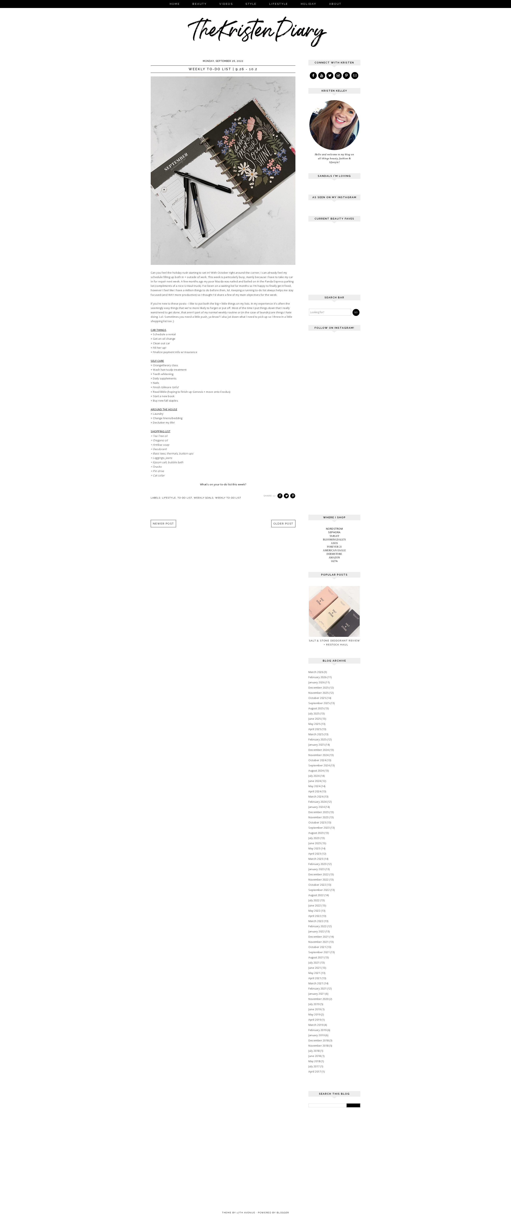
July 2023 (314, 838)
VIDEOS (226, 3)
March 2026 (315, 672)
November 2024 (318, 755)
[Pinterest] (347, 75)
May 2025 (314, 724)
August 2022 (316, 895)
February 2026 (317, 677)
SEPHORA (334, 532)
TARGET (334, 536)
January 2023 (316, 869)
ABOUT (335, 3)
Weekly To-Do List (228, 498)
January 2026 (316, 682)
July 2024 (314, 776)
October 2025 (317, 698)
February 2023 (317, 864)
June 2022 (314, 905)
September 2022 (319, 890)
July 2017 (314, 1066)
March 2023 (315, 859)
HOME (175, 3)
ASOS (334, 543)
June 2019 (314, 1009)
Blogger (283, 1212)
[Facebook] (313, 75)
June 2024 (314, 781)
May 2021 (314, 973)
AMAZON (334, 557)
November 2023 (318, 817)
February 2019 (317, 1030)
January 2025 (316, 744)
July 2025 (314, 713)
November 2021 (318, 942)
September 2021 (319, 952)
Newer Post (163, 523)
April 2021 (314, 978)
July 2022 (314, 900)
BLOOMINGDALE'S (334, 539)
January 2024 (316, 807)
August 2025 (316, 708)
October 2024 (317, 760)
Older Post (283, 523)
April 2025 (314, 729)
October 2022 (317, 885)
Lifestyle (169, 498)
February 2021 (317, 988)
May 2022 (314, 910)
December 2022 (318, 874)
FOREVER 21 (334, 546)
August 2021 (316, 957)
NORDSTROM (334, 528)
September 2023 (319, 827)
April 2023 (314, 853)
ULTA (334, 561)
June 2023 (314, 843)
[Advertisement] (338, 260)
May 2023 (314, 848)
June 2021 (314, 968)
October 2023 (317, 822)
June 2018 (314, 1056)
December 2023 (318, 812)
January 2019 (316, 1035)
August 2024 (316, 770)
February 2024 (317, 801)
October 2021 (317, 947)
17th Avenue (246, 1212)
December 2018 (318, 1040)
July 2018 (314, 1051)
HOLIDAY (309, 3)
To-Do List (184, 498)
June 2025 (314, 718)
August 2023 (316, 833)
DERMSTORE (334, 554)
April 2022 (314, 916)
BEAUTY (199, 3)
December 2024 (318, 750)
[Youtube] (322, 75)
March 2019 (315, 1025)
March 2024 (315, 796)
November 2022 (318, 879)
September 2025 (319, 703)
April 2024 (314, 791)
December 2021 (318, 936)
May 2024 (314, 786)
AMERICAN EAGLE (334, 550)
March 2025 (315, 734)
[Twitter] (330, 75)
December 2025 (318, 687)
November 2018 (318, 1045)
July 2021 (314, 962)
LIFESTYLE (278, 3)
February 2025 (317, 739)
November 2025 (318, 693)
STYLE (251, 3)
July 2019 (314, 1004)
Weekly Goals (203, 498)
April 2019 (314, 1019)
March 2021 (315, 983)
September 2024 (319, 765)
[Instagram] (338, 75)
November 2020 (318, 999)
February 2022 (317, 926)
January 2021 (316, 993)
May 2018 (314, 1061)
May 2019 (314, 1014)
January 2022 (316, 931)
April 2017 (314, 1071)
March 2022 (315, 921)
